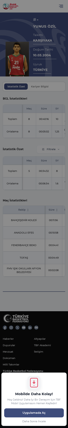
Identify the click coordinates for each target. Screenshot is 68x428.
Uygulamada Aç (34, 412)
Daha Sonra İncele (34, 421)
